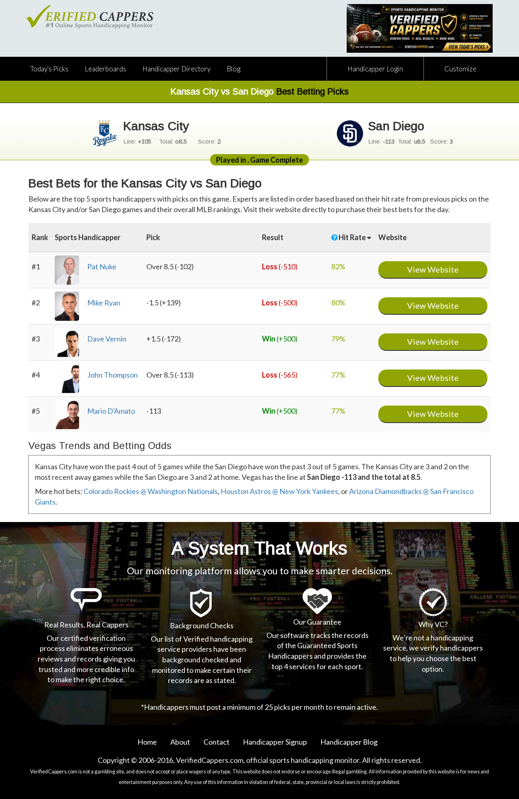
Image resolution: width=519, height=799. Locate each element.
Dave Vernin (107, 338)
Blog (233, 68)
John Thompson (112, 374)
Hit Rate (353, 237)
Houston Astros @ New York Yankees (279, 491)
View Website (433, 269)
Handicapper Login (375, 68)
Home (147, 741)
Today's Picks (49, 68)
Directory (176, 68)
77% (338, 374)
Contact (216, 741)
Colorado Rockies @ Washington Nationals (151, 491)
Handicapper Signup (275, 741)
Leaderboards (105, 68)
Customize (460, 68)
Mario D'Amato (111, 410)
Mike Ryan (103, 302)
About (180, 741)
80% (338, 302)
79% (338, 338)
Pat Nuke (101, 266)
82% (338, 266)
